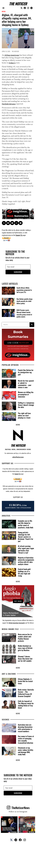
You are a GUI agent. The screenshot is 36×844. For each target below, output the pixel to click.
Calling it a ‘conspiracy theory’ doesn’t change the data (26, 404)
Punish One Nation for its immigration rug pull (25, 372)
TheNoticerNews (21, 808)
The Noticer (18, 3)
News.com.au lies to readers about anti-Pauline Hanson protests (25, 637)
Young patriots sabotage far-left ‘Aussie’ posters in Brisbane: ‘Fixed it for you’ (25, 536)
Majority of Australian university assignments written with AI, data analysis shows (26, 561)
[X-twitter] (21, 8)
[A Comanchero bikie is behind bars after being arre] (26, 824)
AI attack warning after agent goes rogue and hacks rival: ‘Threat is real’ (26, 549)
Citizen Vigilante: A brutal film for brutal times (25, 681)
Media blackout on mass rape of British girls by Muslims (25, 648)
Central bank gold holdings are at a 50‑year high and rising (24, 572)
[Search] (32, 324)
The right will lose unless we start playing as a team (24, 415)
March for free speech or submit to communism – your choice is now (26, 384)
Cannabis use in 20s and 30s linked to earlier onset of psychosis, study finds (25, 524)
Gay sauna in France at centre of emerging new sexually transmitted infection (26, 739)
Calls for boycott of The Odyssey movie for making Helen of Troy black (26, 704)
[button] (3, 7)
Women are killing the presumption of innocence (25, 394)
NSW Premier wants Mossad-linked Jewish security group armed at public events (24, 313)
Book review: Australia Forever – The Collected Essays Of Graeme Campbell (26, 693)
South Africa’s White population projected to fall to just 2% (24, 290)
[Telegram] (31, 8)
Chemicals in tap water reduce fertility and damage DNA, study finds (25, 751)
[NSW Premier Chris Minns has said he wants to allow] (9, 824)
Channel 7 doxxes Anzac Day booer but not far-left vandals (25, 658)
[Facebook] (25, 8)
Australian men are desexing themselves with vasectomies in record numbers (25, 728)
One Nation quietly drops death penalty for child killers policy (24, 301)
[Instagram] (28, 8)
